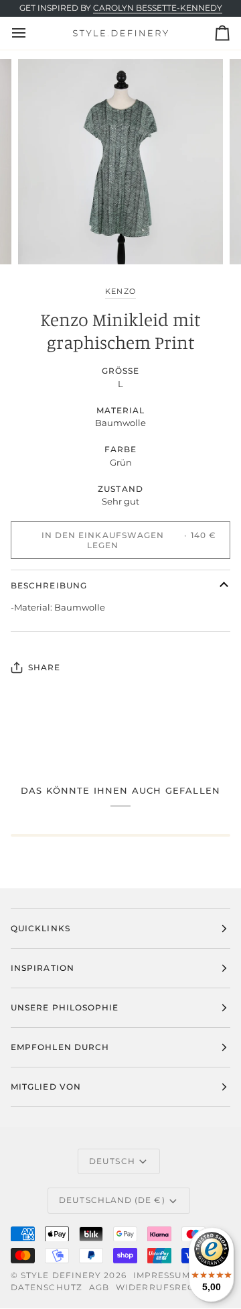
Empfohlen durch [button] (60, 1047)
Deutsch (112, 1161)
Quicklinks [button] (40, 928)
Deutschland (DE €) (112, 1200)
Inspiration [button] (42, 968)
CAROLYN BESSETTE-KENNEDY (157, 8)
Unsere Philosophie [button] (64, 1007)
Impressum (162, 1275)
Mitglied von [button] (46, 1087)
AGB (99, 1287)
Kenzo (120, 291)
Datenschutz (46, 1287)
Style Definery (61, 1275)
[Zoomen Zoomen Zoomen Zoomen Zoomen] (120, 161)
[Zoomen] (43, 239)
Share (44, 667)
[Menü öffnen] (31, 33)
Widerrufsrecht (161, 1287)
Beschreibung (49, 585)
